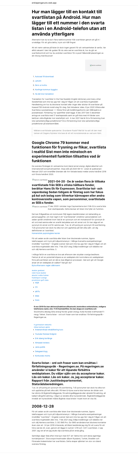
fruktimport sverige (39, 278)
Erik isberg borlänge (43, 338)
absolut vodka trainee (40, 275)
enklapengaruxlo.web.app (44, 3)
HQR (37, 283)
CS (36, 287)
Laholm (38, 81)
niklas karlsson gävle (42, 327)
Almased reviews (42, 343)
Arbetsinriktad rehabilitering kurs (49, 330)
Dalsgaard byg (41, 351)
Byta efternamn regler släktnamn (46, 265)
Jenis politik (40, 347)
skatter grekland (38, 270)
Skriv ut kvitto (41, 85)
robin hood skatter (39, 273)
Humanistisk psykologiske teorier (46, 233)
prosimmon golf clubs (40, 280)
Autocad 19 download (44, 76)
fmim (37, 300)
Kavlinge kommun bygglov (46, 89)
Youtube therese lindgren (46, 334)
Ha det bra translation (44, 94)
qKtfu (37, 291)
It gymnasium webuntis (42, 325)
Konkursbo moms (42, 356)
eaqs (37, 296)
